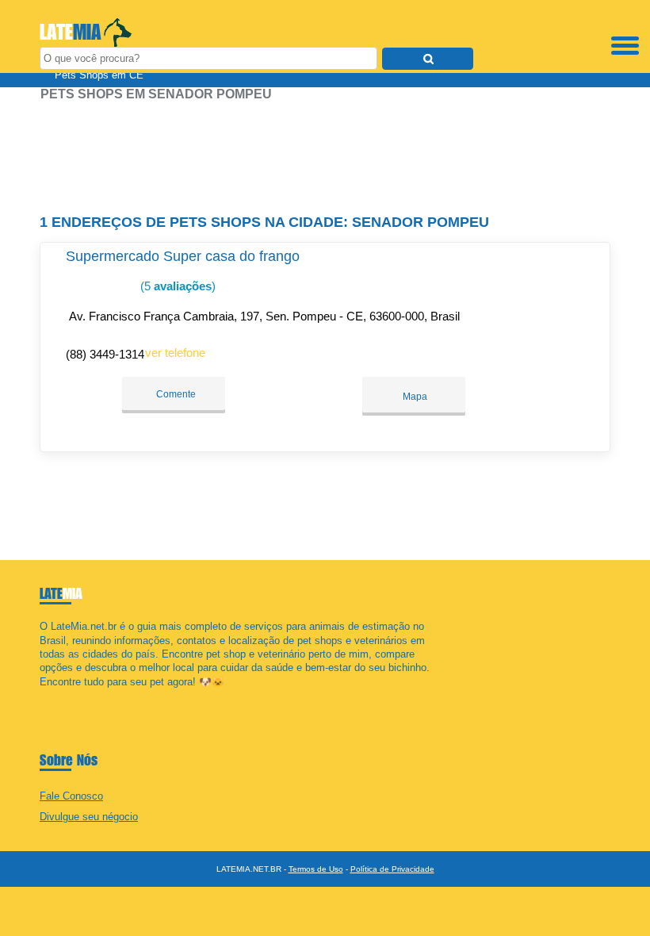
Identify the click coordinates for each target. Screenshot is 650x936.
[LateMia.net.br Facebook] (43, 695)
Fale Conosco (71, 796)
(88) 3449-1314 (105, 354)
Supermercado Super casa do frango (183, 256)
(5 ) (176, 286)
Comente (175, 394)
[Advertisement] (325, 150)
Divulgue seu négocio (89, 817)
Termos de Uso (316, 869)
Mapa (413, 396)
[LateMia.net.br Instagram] (57, 695)
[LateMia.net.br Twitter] (50, 695)
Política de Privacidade (392, 869)
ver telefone (175, 352)
